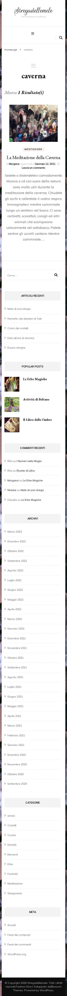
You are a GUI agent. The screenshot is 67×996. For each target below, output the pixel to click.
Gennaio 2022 (15, 628)
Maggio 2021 (15, 706)
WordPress (46, 990)
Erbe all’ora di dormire (20, 338)
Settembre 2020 (17, 783)
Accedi (11, 925)
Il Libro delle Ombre (37, 419)
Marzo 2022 (14, 619)
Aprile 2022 (14, 609)
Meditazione (33, 149)
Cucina (11, 835)
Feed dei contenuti (18, 935)
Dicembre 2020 (16, 754)
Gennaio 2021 (15, 745)
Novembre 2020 (17, 764)
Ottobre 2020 (15, 774)
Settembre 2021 (17, 667)
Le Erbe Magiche (35, 379)
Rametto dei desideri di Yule (24, 318)
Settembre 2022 (17, 560)
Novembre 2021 (17, 648)
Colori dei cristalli (17, 328)
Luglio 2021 (14, 686)
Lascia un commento (33, 167)
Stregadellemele (33, 10)
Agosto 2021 (15, 677)
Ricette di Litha (26, 470)
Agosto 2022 (15, 570)
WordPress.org (16, 954)
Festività (12, 874)
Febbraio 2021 (16, 735)
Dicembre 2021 (16, 638)
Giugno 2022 (15, 589)
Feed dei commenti (19, 944)
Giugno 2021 (15, 696)
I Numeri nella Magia (29, 461)
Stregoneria (14, 893)
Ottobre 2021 (15, 657)
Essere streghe (16, 347)
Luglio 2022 (14, 580)
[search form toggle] (61, 38)
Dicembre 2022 (16, 541)
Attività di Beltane (36, 399)
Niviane (11, 490)
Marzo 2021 (14, 725)
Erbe (10, 864)
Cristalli (11, 825)
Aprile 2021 (14, 716)
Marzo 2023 (14, 531)
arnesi (11, 815)
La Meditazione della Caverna (33, 157)
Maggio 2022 (15, 599)
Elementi (12, 854)
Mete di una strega (19, 309)
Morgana (14, 163)
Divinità (11, 844)
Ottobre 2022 (15, 551)
